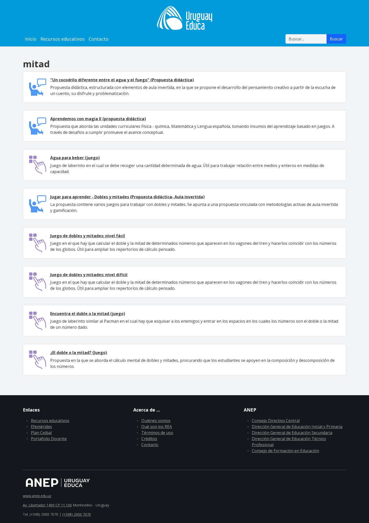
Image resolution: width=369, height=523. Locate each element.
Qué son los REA (156, 426)
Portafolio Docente (49, 438)
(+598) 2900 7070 (76, 514)
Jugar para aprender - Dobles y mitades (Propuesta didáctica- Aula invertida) (127, 197)
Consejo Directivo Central (276, 420)
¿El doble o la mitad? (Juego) (78, 352)
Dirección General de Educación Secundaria (292, 432)
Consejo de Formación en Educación (285, 450)
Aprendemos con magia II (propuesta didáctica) (98, 119)
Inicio (30, 39)
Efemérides (41, 426)
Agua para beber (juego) (75, 157)
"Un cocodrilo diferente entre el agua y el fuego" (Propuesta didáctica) (122, 80)
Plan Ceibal (41, 432)
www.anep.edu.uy (37, 495)
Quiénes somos (155, 420)
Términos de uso (157, 432)
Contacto (98, 39)
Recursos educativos (62, 39)
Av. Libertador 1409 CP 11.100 (47, 505)
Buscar (336, 39)
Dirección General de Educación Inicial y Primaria (297, 426)
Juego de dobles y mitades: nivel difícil (89, 274)
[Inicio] (184, 18)
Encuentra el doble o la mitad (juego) (87, 313)
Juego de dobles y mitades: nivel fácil (87, 236)
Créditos (149, 438)
